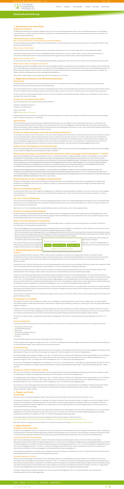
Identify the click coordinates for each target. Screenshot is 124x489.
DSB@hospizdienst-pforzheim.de (26, 112)
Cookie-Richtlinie (54, 248)
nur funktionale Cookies (59, 245)
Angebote (67, 6)
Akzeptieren (48, 245)
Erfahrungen (95, 6)
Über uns (58, 6)
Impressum (71, 248)
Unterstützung (105, 6)
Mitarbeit (87, 6)
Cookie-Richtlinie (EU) (55, 482)
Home (103, 1)
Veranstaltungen (77, 6)
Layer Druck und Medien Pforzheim (24, 486)
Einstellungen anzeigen (73, 245)
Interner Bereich (44, 482)
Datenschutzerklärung (63, 248)
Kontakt (108, 1)
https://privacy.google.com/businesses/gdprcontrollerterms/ (30, 419)
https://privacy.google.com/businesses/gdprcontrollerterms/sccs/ (67, 419)
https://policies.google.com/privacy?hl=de (81, 422)
